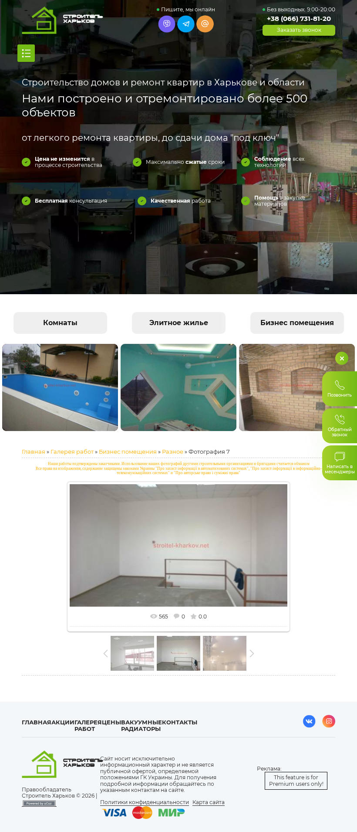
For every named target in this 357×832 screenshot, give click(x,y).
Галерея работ (72, 451)
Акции (62, 722)
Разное (172, 451)
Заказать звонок (299, 30)
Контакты (179, 722)
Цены (111, 722)
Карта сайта (208, 802)
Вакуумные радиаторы (141, 726)
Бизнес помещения (128, 451)
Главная (33, 451)
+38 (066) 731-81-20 (299, 18)
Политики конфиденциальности (144, 802)
